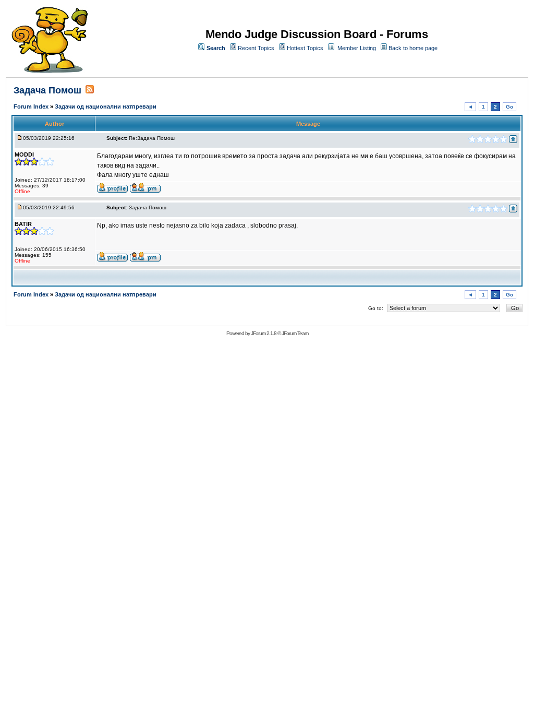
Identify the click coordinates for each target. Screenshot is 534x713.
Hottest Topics (305, 48)
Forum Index (32, 106)
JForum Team (295, 333)
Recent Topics (256, 48)
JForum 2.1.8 (263, 333)
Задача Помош (47, 90)
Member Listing (356, 48)
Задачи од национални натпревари (105, 106)
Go (509, 107)
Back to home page (413, 48)
